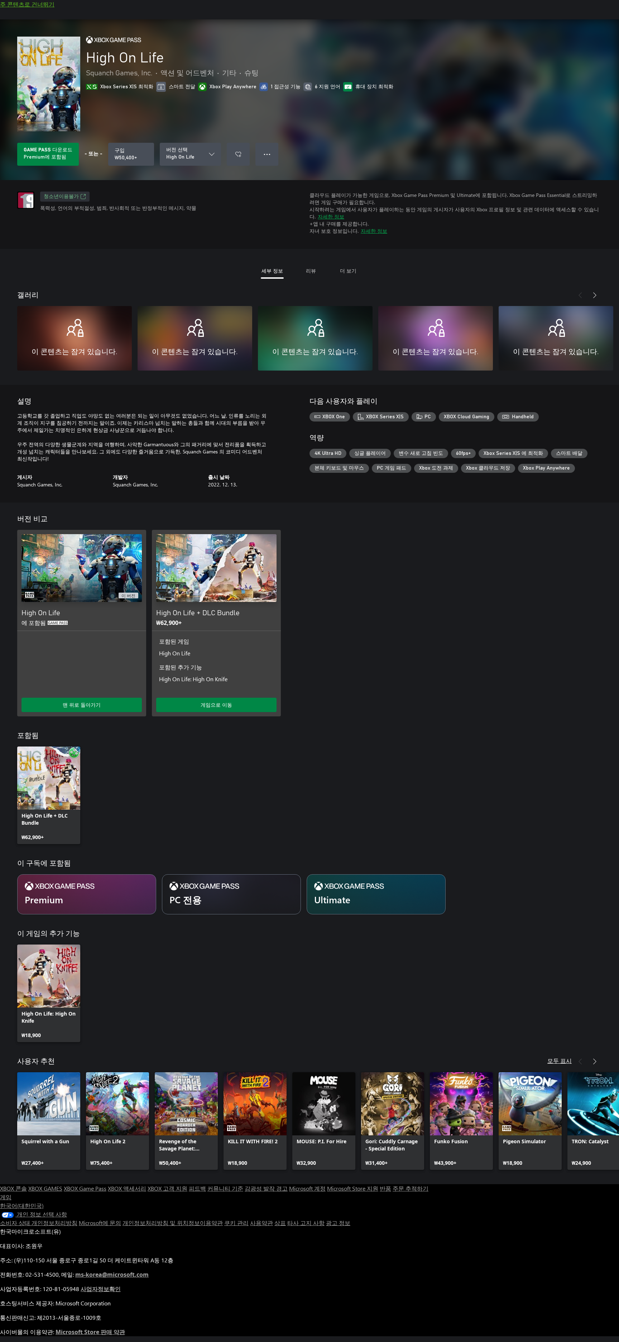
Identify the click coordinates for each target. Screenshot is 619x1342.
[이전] (580, 295)
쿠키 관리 (236, 1222)
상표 (280, 1222)
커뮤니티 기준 (225, 1188)
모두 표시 (559, 1060)
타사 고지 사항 (306, 1222)
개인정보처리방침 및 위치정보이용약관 (173, 1222)
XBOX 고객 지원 (167, 1188)
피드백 (197, 1188)
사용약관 (261, 1222)
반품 (385, 1188)
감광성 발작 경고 (266, 1188)
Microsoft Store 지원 (352, 1188)
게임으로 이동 (216, 704)
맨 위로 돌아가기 (82, 704)
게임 (5, 1197)
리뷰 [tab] (311, 270)
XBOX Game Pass (85, 1188)
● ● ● (267, 154)
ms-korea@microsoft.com (112, 1275)
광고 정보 (338, 1222)
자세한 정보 (331, 216)
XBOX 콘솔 (13, 1188)
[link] (48, 795)
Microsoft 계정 (307, 1188)
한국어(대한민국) (22, 1205)
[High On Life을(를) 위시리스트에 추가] (238, 154)
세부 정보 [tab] (272, 270)
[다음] (594, 295)
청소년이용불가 (61, 196)
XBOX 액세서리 (127, 1188)
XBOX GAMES (45, 1188)
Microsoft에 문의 (100, 1222)
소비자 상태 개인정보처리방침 (38, 1222)
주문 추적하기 (410, 1188)
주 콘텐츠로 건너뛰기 (27, 4)
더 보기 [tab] (348, 270)
